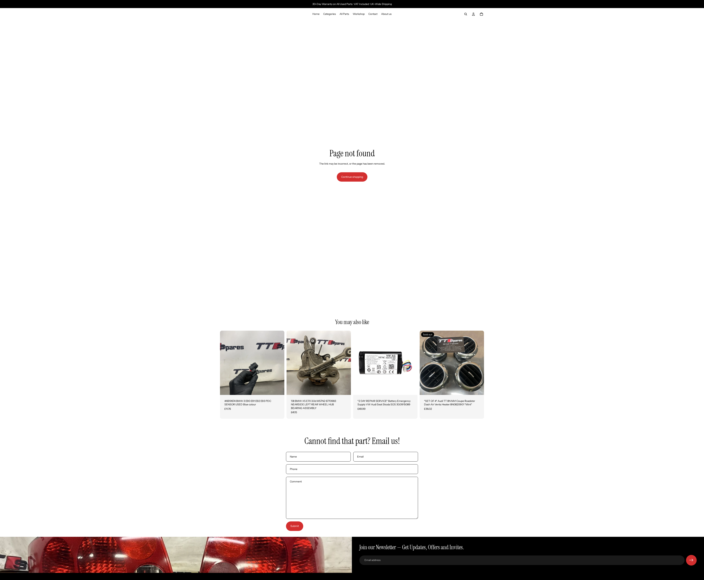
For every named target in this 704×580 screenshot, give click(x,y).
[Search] (466, 14)
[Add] (278, 389)
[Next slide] (278, 363)
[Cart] (481, 14)
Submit (294, 526)
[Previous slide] (225, 363)
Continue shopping (352, 177)
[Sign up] (691, 560)
